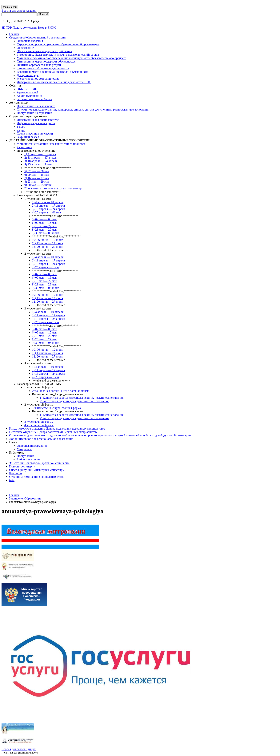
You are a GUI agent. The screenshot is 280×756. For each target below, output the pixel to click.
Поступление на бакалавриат (36, 106)
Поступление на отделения (34, 113)
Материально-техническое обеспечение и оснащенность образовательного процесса (71, 58)
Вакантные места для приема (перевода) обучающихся (52, 71)
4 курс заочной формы (39, 425)
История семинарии (22, 466)
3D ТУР (7, 27)
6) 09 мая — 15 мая (36, 174)
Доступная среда (27, 75)
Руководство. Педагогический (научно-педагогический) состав (58, 54)
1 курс (21, 126)
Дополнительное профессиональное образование (41, 438)
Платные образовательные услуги (39, 65)
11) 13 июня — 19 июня (47, 243)
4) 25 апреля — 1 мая (38, 164)
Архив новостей (27, 92)
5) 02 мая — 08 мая (36, 171)
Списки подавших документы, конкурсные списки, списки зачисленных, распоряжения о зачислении (83, 109)
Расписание (24, 147)
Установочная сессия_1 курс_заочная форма (60, 390)
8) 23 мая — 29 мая (36, 181)
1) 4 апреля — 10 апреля (40, 154)
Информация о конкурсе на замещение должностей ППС (54, 82)
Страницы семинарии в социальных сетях (36, 476)
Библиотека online (28, 459)
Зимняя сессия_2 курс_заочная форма (56, 408)
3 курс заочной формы (39, 421)
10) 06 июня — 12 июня (47, 239)
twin (11, 480)
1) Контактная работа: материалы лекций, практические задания (81, 397)
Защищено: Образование (25, 498)
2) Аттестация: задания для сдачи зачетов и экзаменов (74, 401)
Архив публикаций (29, 95)
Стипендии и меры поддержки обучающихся (46, 61)
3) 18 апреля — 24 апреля (40, 161)
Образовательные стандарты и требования (44, 51)
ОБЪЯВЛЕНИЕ (27, 89)
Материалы (24, 449)
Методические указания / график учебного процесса (51, 143)
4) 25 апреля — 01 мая (46, 212)
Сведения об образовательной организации (37, 37)
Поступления (25, 456)
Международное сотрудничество (38, 78)
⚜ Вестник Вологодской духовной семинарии (39, 463)
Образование (25, 47)
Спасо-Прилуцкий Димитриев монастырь (36, 469)
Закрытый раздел (28, 137)
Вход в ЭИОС (47, 27)
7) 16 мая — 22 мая (36, 178)
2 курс (21, 130)
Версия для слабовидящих (19, 10)
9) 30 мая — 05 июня (37, 185)
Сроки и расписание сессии (35, 133)
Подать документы (25, 27)
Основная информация (32, 445)
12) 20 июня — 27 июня (47, 246)
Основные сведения (30, 40)
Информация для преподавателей (38, 119)
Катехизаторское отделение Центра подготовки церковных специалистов (57, 428)
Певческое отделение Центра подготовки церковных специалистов (53, 432)
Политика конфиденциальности (20, 752)
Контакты (15, 473)
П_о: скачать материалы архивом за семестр (53, 188)
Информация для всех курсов (36, 123)
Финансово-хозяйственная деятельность (43, 68)
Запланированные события (34, 99)
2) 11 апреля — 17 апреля (40, 157)
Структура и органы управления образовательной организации (58, 44)
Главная (14, 34)
